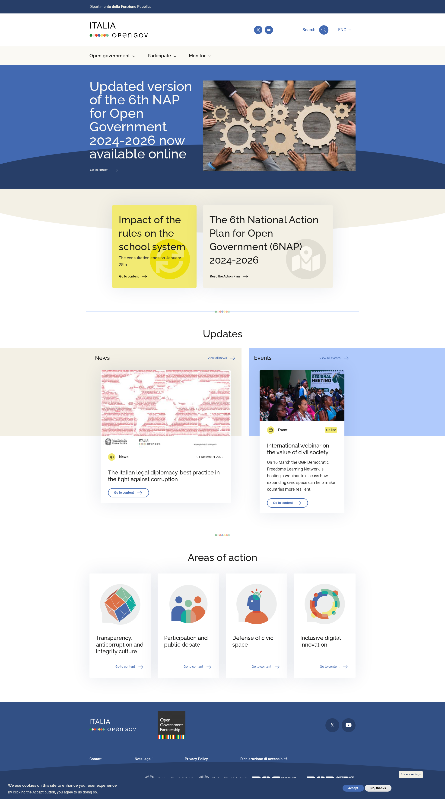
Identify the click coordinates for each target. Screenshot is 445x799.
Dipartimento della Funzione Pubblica (120, 6)
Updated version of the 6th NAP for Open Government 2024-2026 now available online (140, 119)
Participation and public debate (186, 641)
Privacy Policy (196, 759)
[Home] (118, 30)
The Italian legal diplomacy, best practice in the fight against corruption (164, 476)
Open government (109, 55)
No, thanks (378, 788)
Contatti (95, 759)
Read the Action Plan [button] (225, 276)
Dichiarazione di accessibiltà (264, 759)
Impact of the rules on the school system (152, 233)
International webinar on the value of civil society (298, 449)
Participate (159, 55)
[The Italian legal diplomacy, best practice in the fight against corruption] (166, 409)
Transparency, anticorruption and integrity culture (119, 645)
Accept (353, 788)
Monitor (197, 55)
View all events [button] (330, 358)
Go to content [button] (100, 169)
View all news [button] (218, 358)
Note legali (144, 759)
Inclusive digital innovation (320, 641)
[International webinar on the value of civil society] (302, 395)
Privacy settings (411, 774)
